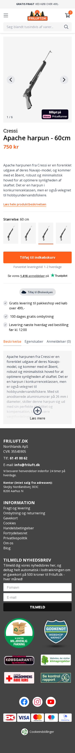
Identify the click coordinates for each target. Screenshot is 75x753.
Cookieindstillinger (42, 732)
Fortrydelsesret (15, 533)
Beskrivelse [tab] (12, 341)
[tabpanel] (37, 387)
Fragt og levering (16, 508)
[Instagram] (37, 702)
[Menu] (6, 15)
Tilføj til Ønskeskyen (40, 292)
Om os (8, 543)
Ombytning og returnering (24, 513)
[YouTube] (51, 702)
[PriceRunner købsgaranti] (19, 660)
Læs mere (37, 418)
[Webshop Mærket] (56, 633)
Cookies (9, 523)
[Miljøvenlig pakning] (19, 633)
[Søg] (66, 27)
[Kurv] (67, 15)
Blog (7, 548)
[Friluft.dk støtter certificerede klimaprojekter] (56, 660)
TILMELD (37, 607)
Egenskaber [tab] (34, 341)
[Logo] (38, 15)
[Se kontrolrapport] (56, 678)
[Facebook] (24, 702)
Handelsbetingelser (18, 528)
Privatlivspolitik (15, 538)
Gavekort (10, 518)
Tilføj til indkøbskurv (37, 257)
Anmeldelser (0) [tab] (59, 341)
